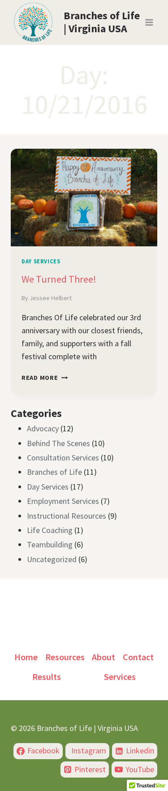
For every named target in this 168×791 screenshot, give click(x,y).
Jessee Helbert (51, 298)
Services (120, 676)
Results (46, 676)
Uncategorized (52, 559)
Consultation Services (63, 457)
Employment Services (63, 501)
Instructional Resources (66, 516)
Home (26, 656)
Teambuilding (50, 544)
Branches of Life (54, 472)
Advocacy (43, 428)
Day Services (41, 261)
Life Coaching (50, 530)
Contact (138, 656)
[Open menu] (149, 22)
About (103, 656)
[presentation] (84, 197)
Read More (45, 378)
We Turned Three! (59, 279)
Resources (65, 656)
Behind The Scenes (58, 443)
